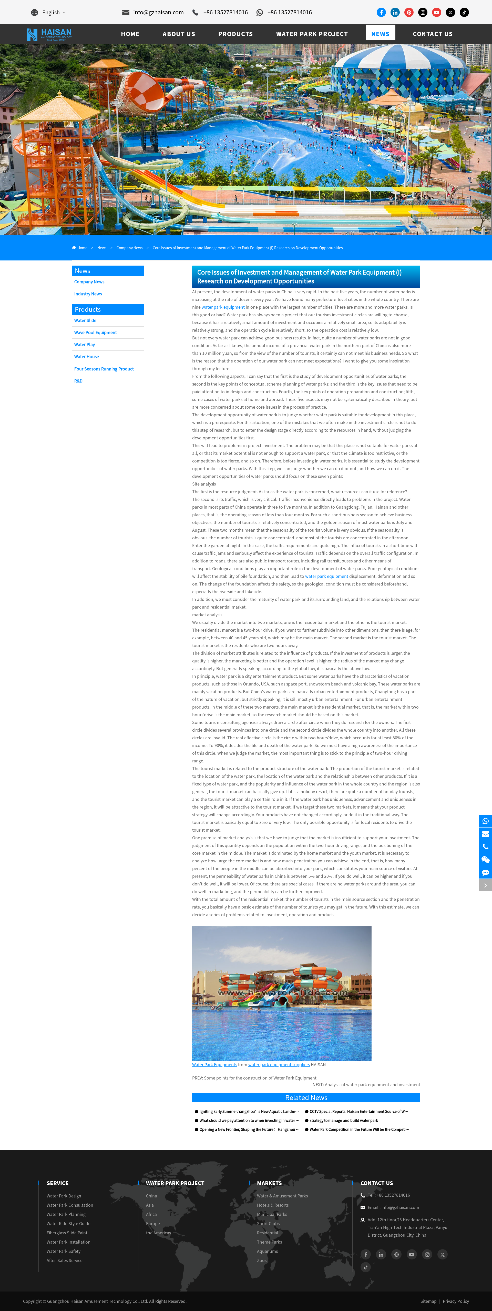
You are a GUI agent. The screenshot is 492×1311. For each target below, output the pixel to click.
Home (82, 248)
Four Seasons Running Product (104, 369)
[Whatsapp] (485, 821)
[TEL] (485, 846)
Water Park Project (175, 1183)
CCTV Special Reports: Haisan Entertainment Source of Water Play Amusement (360, 1111)
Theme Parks (269, 1242)
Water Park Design (64, 1196)
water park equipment (223, 307)
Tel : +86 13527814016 (389, 1195)
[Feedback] (485, 872)
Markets (269, 1183)
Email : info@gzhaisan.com (393, 1207)
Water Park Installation (68, 1242)
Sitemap (429, 1301)
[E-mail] (485, 834)
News (102, 248)
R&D (78, 381)
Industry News (88, 294)
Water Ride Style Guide (68, 1224)
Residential (267, 1233)
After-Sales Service (65, 1260)
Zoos (261, 1260)
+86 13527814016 (225, 12)
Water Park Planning (66, 1214)
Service (58, 1183)
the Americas (158, 1233)
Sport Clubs (268, 1224)
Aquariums (267, 1251)
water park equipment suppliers (279, 1065)
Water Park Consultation (70, 1205)
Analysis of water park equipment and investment (372, 1085)
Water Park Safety (63, 1251)
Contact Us (377, 1183)
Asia (150, 1205)
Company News (130, 248)
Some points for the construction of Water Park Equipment (260, 1078)
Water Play (84, 344)
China (151, 1196)
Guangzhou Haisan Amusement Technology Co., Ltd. (97, 1301)
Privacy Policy (456, 1301)
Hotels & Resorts (273, 1205)
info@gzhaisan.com (158, 12)
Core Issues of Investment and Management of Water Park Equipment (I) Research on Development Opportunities (248, 248)
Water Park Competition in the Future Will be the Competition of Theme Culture (360, 1129)
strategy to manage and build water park (344, 1120)
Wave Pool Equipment (95, 332)
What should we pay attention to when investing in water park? (250, 1120)
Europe (153, 1224)
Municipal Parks (272, 1214)
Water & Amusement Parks (282, 1196)
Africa (151, 1214)
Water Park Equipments (214, 1065)
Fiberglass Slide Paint (67, 1233)
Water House (86, 357)
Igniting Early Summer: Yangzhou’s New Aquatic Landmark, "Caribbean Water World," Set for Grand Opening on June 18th (250, 1111)
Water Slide (85, 320)
